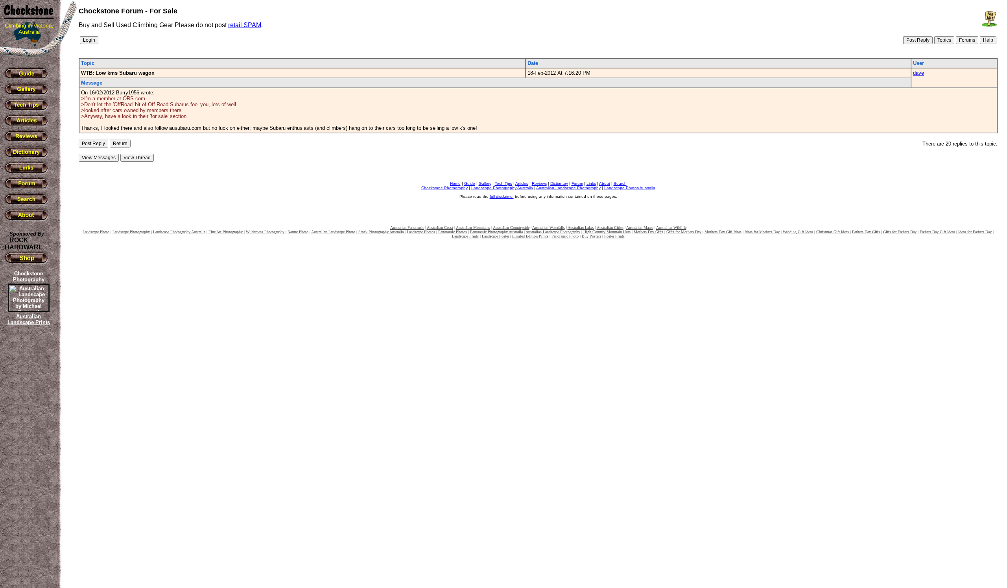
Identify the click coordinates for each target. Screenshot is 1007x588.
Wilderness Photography (265, 232)
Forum (577, 183)
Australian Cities (610, 227)
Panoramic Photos (452, 232)
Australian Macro (639, 227)
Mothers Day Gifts (648, 232)
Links (591, 183)
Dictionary (559, 183)
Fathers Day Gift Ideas (937, 232)
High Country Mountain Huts (607, 232)
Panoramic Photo (565, 236)
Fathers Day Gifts (866, 232)
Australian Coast (440, 227)
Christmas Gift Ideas (832, 232)
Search (620, 183)
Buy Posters (591, 236)
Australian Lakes (581, 227)
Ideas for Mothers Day (762, 232)
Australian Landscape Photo (333, 232)
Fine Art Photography (225, 232)
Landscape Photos (421, 232)
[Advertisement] (27, 462)
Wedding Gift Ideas (798, 232)
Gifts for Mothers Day (683, 232)
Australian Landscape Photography (568, 188)
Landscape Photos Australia (629, 188)
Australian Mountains (473, 227)
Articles (521, 183)
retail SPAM (244, 25)
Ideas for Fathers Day (975, 232)
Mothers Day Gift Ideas (723, 232)
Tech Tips (503, 183)
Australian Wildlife (671, 227)
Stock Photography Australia (381, 232)
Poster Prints (614, 236)
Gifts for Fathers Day (900, 232)
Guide (469, 183)
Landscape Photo (96, 232)
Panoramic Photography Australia (496, 232)
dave (918, 73)
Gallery (485, 183)
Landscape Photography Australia (502, 188)
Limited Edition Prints (530, 236)
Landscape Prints (465, 236)
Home (455, 183)
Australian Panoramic (407, 227)
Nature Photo (298, 232)
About (604, 183)
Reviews (539, 183)
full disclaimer (502, 196)
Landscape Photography (131, 232)
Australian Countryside (511, 227)
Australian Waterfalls (548, 227)
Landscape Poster (495, 236)
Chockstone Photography (444, 188)
